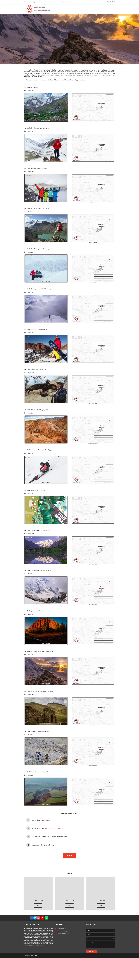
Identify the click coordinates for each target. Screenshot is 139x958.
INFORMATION (90, 9)
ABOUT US (100, 9)
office (48, 820)
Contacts (107, 9)
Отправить (92, 951)
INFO (38, 905)
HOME (77, 9)
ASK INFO (69, 856)
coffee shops (60, 828)
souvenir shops (48, 828)
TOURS (82, 9)
